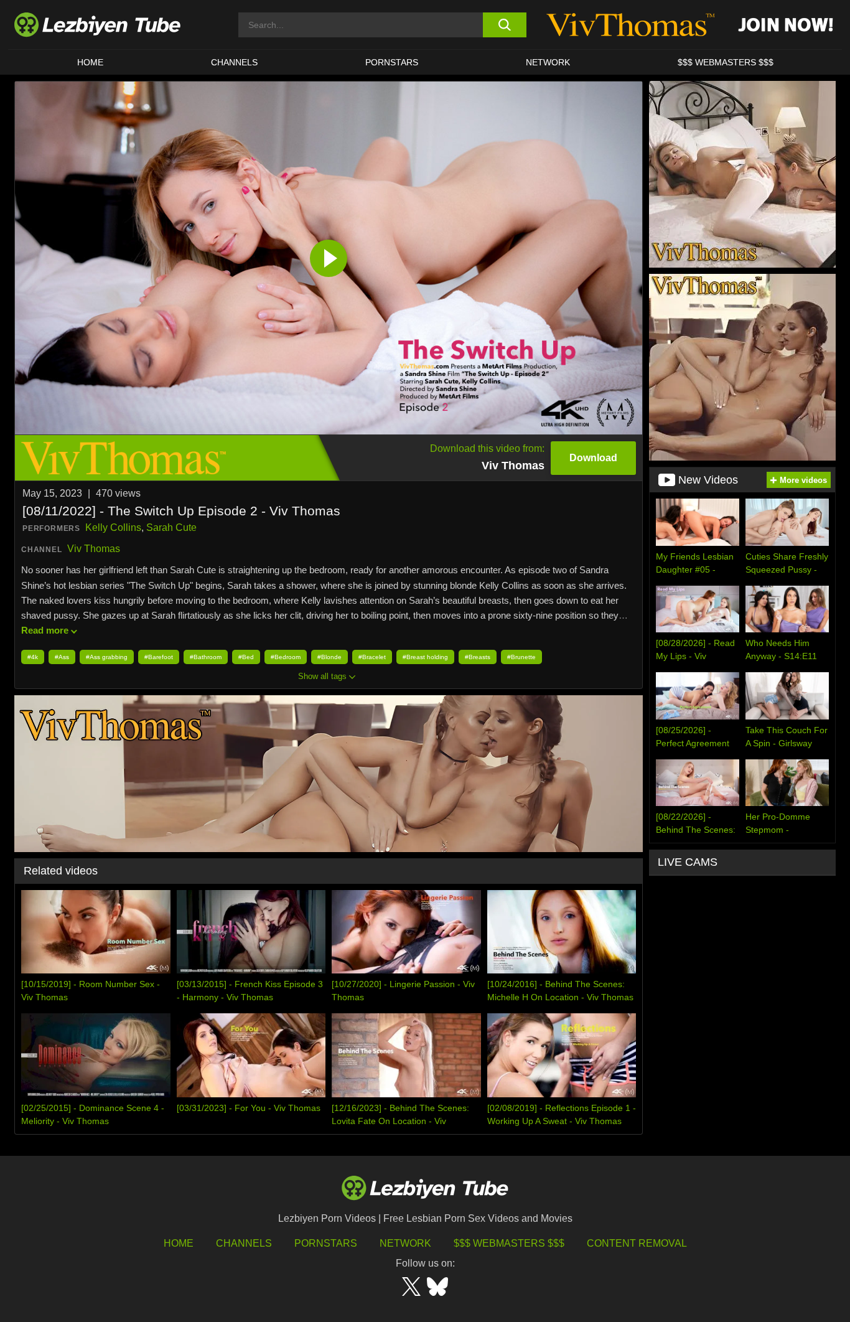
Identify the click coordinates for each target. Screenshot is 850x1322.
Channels (244, 1243)
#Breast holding (425, 657)
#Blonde (329, 657)
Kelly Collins (113, 527)
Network (548, 62)
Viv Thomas (93, 548)
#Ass (62, 657)
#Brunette (521, 657)
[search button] (504, 24)
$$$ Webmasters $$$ (509, 1243)
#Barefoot (158, 657)
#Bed (246, 657)
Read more (44, 630)
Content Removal (637, 1243)
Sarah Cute (171, 527)
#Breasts (477, 657)
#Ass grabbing (107, 657)
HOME (90, 62)
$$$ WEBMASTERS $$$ (725, 62)
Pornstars (391, 62)
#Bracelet (372, 657)
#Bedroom (286, 657)
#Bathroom (206, 657)
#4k (32, 657)
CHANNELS (234, 62)
